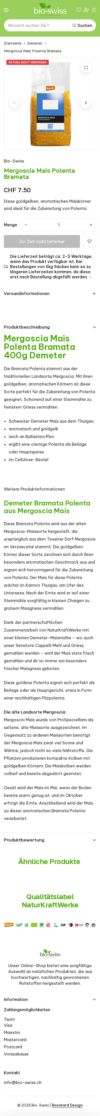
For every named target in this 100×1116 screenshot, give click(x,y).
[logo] (50, 10)
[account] (86, 10)
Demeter (34, 43)
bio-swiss (14, 161)
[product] (86, 67)
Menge (10, 224)
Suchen (84, 25)
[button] (6, 10)
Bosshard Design (67, 1105)
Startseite (13, 43)
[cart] (94, 10)
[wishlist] (79, 10)
